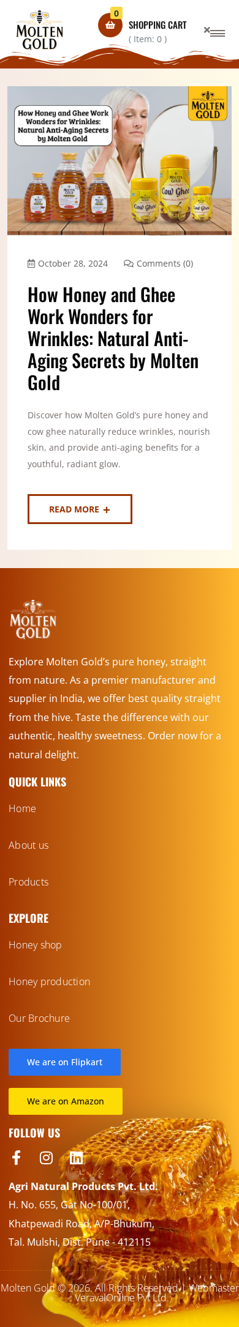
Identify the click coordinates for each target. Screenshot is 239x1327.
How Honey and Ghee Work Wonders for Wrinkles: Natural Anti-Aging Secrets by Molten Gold (113, 338)
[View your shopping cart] (110, 25)
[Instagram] (46, 1157)
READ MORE (74, 509)
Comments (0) (165, 263)
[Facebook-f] (16, 1157)
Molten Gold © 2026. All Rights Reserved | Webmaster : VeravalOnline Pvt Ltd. (120, 1292)
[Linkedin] (76, 1157)
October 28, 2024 (73, 263)
